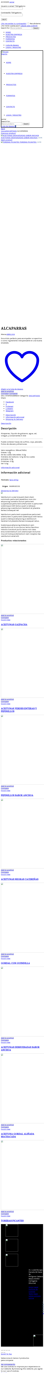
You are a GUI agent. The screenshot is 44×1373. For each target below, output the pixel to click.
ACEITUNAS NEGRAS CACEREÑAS (19, 879)
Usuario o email (13, 6)
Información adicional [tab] (15, 417)
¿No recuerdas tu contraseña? (14, 23)
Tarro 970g (13, 480)
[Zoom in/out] (9, 1350)
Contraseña (11, 13)
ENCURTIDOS (11, 131)
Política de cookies (33, 1290)
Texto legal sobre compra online (34, 1296)
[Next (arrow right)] (4, 1352)
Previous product (8, 133)
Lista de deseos (12, 45)
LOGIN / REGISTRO (13, 47)
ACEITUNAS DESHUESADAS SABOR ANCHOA (19, 138)
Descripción (6, 423)
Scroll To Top (6, 1354)
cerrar (11, 2)
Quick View (5, 620)
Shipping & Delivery (9, 491)
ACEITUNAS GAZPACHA (14, 624)
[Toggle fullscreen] (7, 1350)
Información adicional (10, 467)
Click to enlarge (7, 322)
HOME (8, 32)
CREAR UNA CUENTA (29, 26)
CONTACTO (10, 41)
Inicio (3, 131)
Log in (4, 19)
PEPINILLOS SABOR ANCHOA (17, 795)
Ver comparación (8, 1364)
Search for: (5, 28)
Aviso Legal (33, 1287)
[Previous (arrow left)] (2, 1352)
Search (35, 28)
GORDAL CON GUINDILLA (15, 963)
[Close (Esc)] (2, 1350)
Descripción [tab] (11, 415)
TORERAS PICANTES (28, 142)
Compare (5, 393)
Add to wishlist (7, 391)
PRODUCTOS (11, 37)
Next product (6, 140)
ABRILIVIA (11, 334)
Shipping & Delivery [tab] (14, 419)
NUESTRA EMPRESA (14, 34)
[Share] (4, 1350)
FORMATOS (10, 39)
